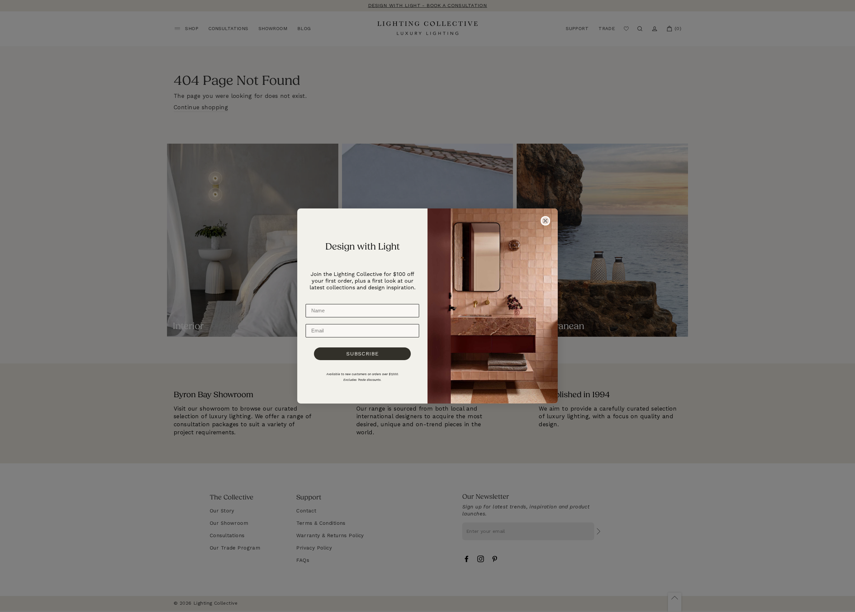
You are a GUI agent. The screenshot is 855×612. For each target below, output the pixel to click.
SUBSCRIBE (362, 353)
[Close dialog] (545, 221)
